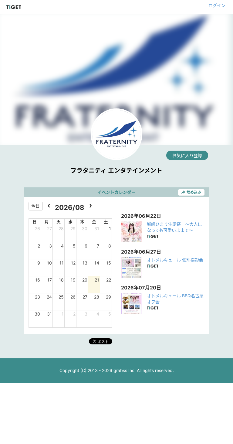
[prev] (49, 206)
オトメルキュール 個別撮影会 (175, 259)
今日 (35, 205)
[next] (90, 206)
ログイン (216, 5)
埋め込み (194, 192)
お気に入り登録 (187, 155)
